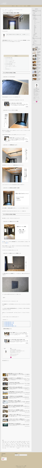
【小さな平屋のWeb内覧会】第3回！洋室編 (8, 324)
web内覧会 (4, 360)
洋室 (2, 241)
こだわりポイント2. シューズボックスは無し (9, 60)
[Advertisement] (16, 48)
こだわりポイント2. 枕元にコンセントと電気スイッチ (10, 66)
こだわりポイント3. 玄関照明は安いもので (9, 61)
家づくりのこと (7, 360)
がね (10, 348)
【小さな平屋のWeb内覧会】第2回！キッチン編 (9, 323)
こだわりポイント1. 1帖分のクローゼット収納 (10, 65)
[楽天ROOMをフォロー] (11, 357)
